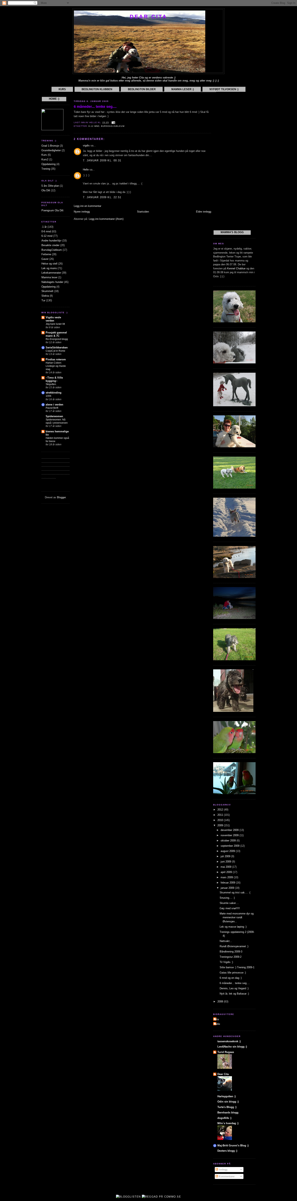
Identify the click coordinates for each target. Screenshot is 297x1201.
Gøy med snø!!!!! (230, 908)
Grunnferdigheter (51, 150)
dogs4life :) (224, 1118)
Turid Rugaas (225, 1052)
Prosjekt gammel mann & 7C (56, 334)
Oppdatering (48, 164)
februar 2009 (228, 882)
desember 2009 (230, 830)
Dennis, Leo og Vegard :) (234, 988)
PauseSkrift (52, 407)
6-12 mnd (46, 235)
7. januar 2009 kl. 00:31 (102, 160)
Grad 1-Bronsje (50, 145)
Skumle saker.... (229, 903)
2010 (220, 820)
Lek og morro (49, 268)
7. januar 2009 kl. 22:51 (102, 197)
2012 (220, 809)
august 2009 (228, 851)
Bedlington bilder (142, 89)
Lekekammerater (51, 272)
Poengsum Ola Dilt (52, 210)
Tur (43, 300)
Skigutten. (51, 384)
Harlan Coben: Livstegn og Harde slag (56, 366)
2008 (220, 1001)
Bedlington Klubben (97, 89)
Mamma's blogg (232, 232)
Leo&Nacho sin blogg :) (232, 1046)
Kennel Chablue (236, 268)
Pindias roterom (56, 359)
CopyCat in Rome (55, 350)
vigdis (86, 145)
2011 (220, 814)
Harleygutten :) (226, 1096)
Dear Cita (148, 17)
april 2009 (227, 872)
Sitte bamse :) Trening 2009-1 (237, 967)
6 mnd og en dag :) (231, 977)
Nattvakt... (226, 941)
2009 (220, 825)
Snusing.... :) (227, 897)
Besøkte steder (50, 245)
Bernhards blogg (227, 1112)
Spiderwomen (54, 416)
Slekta (45, 295)
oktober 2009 (229, 840)
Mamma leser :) (182, 89)
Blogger (61, 497)
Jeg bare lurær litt (55, 324)
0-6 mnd (46, 231)
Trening (45, 168)
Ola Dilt (45, 190)
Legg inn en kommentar (87, 205)
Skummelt (47, 291)
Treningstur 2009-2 (230, 956)
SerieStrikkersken (57, 347)
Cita (216, 1019)
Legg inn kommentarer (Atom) (106, 218)
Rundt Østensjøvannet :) (234, 946)
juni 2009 (226, 861)
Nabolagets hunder (52, 282)
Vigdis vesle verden (53, 319)
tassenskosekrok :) (229, 1041)
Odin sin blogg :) (228, 1101)
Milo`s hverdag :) (227, 1123)
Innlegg (222, 1169)
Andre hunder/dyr (51, 240)
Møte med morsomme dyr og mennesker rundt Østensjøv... (237, 917)
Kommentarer (226, 1176)
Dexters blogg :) (227, 1150)
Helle (86, 169)
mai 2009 (226, 866)
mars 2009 (227, 877)
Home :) (54, 98)
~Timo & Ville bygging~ (54, 379)
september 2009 (230, 845)
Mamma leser (49, 277)
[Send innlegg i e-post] (113, 122)
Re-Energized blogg (57, 339)
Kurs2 (44, 159)
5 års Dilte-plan (50, 185)
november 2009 (230, 835)
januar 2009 (228, 887)
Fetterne (46, 254)
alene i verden (54, 404)
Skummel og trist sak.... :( (235, 892)
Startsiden (143, 211)
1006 (48, 396)
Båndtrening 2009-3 (231, 951)
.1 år (44, 226)
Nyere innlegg (82, 211)
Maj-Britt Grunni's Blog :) (233, 1145)
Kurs (62, 89)
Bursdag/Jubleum (51, 249)
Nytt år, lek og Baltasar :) (234, 993)
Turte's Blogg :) (226, 1107)
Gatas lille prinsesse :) (233, 972)
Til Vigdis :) (226, 962)
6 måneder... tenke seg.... (95, 107)
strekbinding (53, 392)
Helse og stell (49, 263)
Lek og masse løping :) (233, 926)
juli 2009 (226, 856)
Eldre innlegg (203, 211)
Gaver (44, 258)
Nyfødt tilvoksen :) (224, 89)
